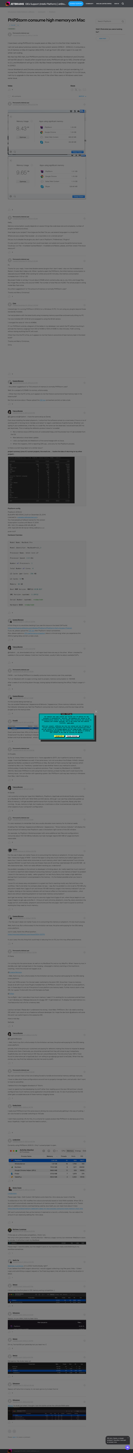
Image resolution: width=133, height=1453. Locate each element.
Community (89, 3)
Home (15, 4)
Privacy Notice (62, 729)
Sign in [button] (116, 3)
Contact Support (76, 3)
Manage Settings (72, 736)
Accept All (59, 736)
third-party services (52, 731)
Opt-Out (80, 732)
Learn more (70, 723)
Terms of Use (77, 729)
